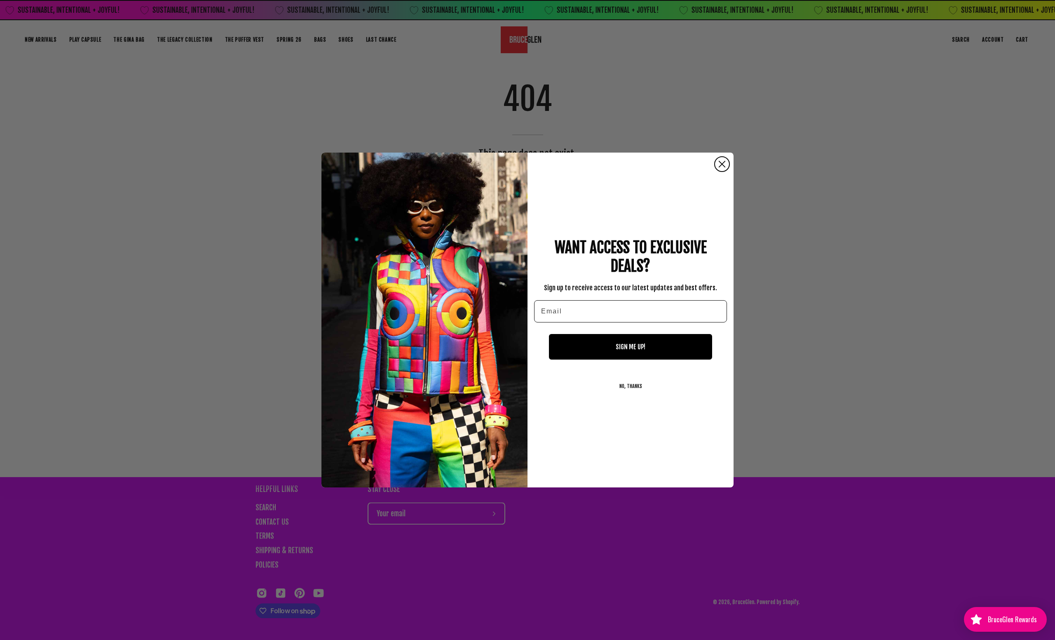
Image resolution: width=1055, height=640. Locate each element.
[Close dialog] (722, 164)
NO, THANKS (630, 386)
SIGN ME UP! (630, 347)
